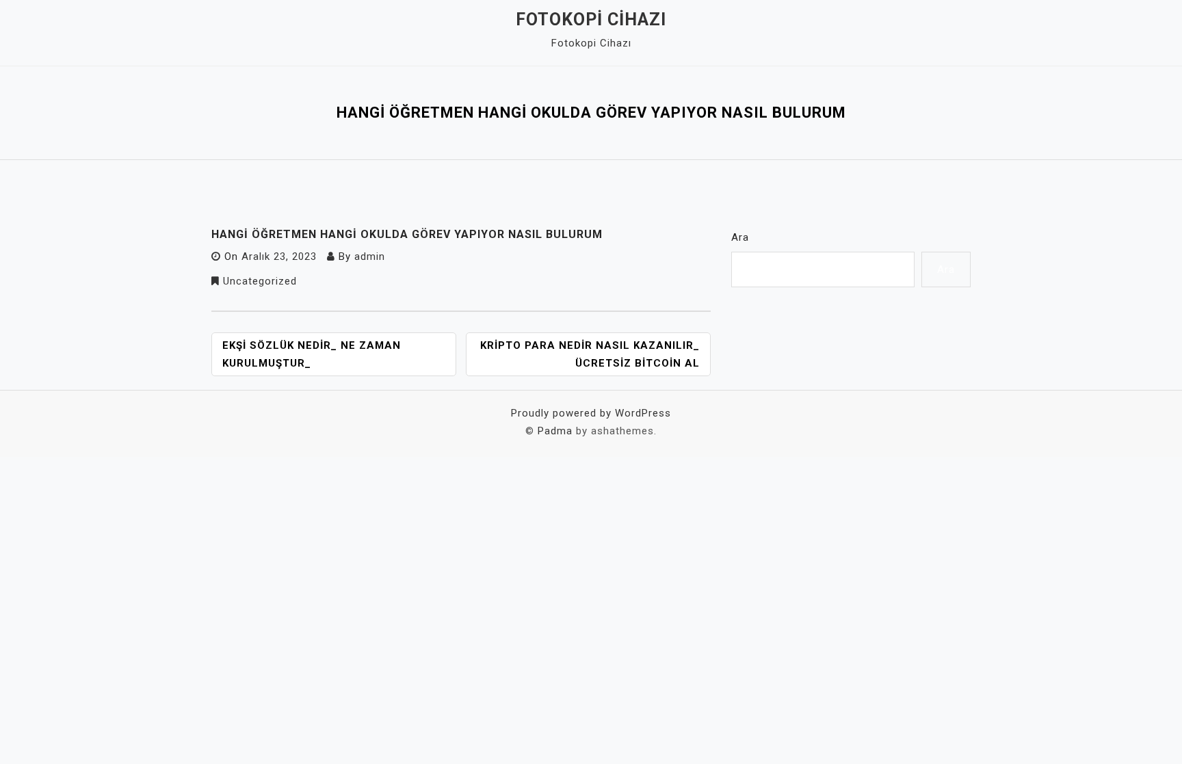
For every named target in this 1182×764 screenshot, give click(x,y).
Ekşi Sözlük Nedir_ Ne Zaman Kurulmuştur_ (311, 354)
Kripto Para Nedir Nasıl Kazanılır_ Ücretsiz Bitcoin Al (590, 354)
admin (369, 256)
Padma (555, 431)
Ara (740, 237)
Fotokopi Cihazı (591, 19)
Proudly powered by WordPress (591, 413)
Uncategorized (260, 281)
